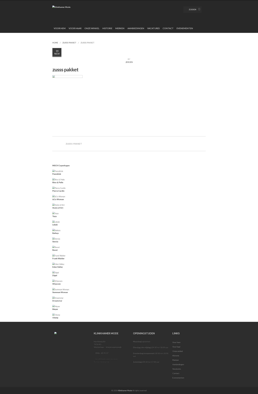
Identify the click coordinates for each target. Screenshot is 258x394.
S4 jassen (56, 284)
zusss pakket (69, 42)
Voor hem (60, 28)
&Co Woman (58, 199)
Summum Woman (60, 292)
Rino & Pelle (57, 182)
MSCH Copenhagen (61, 165)
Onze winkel (92, 28)
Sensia (55, 241)
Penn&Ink (56, 174)
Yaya (54, 216)
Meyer (55, 309)
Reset (55, 250)
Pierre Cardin (58, 191)
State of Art (57, 208)
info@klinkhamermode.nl (106, 359)
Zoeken (192, 9)
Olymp (55, 317)
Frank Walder (58, 258)
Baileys (55, 233)
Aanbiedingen (136, 28)
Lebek (55, 224)
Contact (168, 28)
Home (55, 42)
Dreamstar (57, 301)
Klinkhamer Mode (125, 390)
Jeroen (129, 62)
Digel (54, 275)
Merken (119, 28)
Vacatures (153, 28)
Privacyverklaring (101, 362)
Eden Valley (57, 267)
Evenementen (185, 28)
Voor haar (75, 28)
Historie (107, 28)
